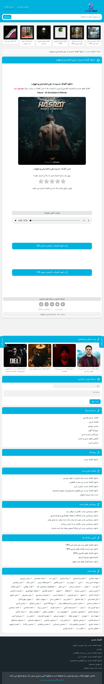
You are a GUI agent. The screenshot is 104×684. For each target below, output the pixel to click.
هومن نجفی (33, 612)
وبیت (42, 680)
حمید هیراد (54, 607)
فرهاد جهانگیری (32, 591)
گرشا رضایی (67, 628)
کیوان (58, 591)
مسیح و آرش (17, 616)
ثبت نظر (95, 401)
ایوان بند (70, 582)
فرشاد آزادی (93, 595)
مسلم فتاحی (93, 620)
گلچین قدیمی (23, 7)
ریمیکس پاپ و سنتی (89, 434)
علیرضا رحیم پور (42, 595)
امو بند (95, 586)
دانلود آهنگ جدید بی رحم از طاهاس (83, 482)
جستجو (7, 17)
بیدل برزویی (25, 578)
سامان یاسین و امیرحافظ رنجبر (70, 603)
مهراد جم (94, 616)
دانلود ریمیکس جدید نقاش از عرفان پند (82, 511)
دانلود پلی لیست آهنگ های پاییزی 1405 (82, 549)
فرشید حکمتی (15, 591)
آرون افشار (15, 586)
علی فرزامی (72, 595)
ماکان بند (80, 628)
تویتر (57, 304)
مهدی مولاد (72, 616)
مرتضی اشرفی (78, 620)
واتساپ (47, 304)
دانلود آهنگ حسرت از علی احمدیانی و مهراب (75, 60)
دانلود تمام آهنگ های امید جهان (85, 561)
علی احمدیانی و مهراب (41, 84)
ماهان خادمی (93, 628)
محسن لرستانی (59, 624)
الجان (86, 586)
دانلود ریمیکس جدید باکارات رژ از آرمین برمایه (79, 524)
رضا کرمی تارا (93, 607)
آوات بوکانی (28, 586)
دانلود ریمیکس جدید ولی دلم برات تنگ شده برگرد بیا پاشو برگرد (73, 520)
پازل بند (52, 578)
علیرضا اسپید (58, 595)
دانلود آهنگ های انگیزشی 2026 (85, 553)
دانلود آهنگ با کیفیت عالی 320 (51, 246)
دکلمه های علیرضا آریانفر (88, 557)
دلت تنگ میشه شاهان (89, 495)
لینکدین (52, 304)
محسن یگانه (28, 624)
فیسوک (63, 304)
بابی (79, 582)
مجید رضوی (14, 624)
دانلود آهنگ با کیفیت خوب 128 (50, 272)
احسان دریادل (74, 586)
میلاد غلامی (20, 612)
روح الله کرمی (49, 603)
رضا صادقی (79, 599)
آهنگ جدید (90, 51)
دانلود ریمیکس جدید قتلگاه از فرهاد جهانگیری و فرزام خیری (74, 515)
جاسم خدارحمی (79, 578)
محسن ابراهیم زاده (76, 624)
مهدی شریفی (59, 616)
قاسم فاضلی (47, 591)
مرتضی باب (64, 620)
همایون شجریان (77, 612)
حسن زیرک (41, 607)
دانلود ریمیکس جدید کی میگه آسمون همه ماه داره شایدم (75, 528)
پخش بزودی (93, 426)
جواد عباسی (93, 578)
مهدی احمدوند (43, 616)
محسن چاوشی (43, 624)
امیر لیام (30, 582)
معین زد (30, 616)
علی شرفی (14, 595)
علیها (83, 595)
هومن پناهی (48, 612)
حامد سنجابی (14, 607)
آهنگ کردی (93, 422)
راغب (82, 607)
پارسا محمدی (39, 578)
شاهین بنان (54, 599)
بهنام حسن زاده (92, 582)
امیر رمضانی (17, 582)
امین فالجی (58, 582)
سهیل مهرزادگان (24, 599)
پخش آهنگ (9, 7)
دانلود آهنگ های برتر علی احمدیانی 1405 (81, 545)
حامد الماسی (28, 607)
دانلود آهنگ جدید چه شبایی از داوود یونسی (80, 478)
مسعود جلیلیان (34, 620)
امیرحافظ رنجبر (43, 582)
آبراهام (67, 591)
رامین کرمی (20, 603)
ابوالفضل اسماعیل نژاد (45, 586)
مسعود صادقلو (17, 620)
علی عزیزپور (26, 595)
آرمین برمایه (80, 591)
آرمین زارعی (93, 591)
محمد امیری (93, 624)
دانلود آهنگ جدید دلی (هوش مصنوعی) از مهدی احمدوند (75, 490)
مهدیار (84, 616)
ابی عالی (61, 586)
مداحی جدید (93, 443)
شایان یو (67, 599)
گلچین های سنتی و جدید (88, 438)
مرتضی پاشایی (50, 620)
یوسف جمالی (93, 612)
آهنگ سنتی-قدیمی (90, 418)
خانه (98, 51)
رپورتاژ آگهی (93, 430)
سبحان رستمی (92, 603)
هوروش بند (62, 612)
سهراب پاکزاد (41, 599)
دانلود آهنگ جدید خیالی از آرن (86, 486)
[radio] (63, 182)
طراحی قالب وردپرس (55, 680)
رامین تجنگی (34, 603)
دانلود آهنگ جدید (91, 459)
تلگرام (41, 304)
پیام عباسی (64, 578)
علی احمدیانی (93, 599)
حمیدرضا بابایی (69, 607)
